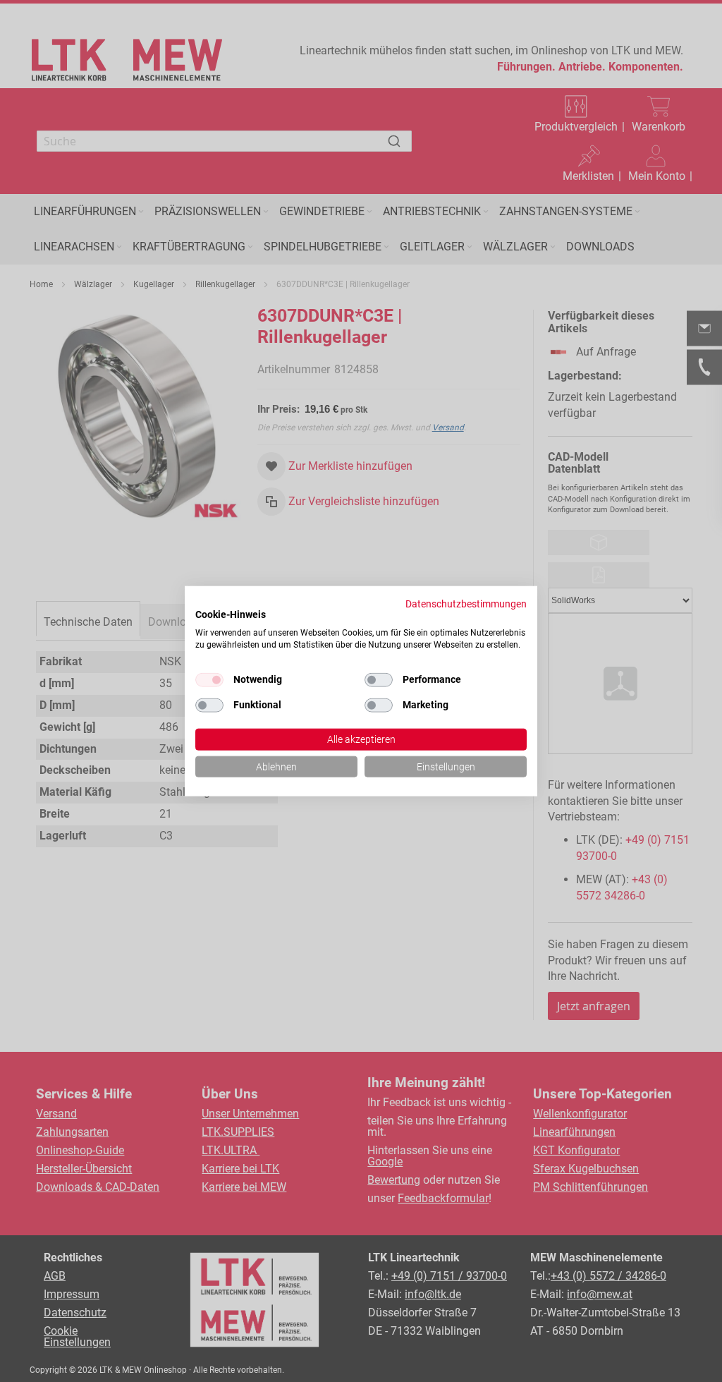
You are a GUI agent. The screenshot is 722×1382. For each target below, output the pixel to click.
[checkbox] (379, 679)
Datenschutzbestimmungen (466, 603)
